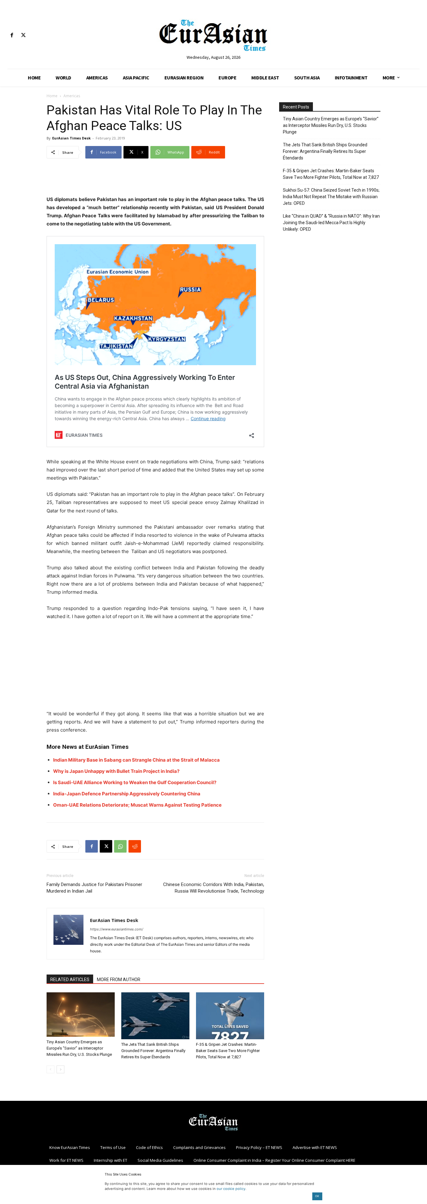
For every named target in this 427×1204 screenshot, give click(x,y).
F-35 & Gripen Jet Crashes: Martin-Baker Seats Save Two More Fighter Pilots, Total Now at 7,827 (228, 1050)
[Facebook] (12, 35)
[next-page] (60, 1069)
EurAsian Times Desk (71, 138)
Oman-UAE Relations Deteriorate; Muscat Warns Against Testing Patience (137, 805)
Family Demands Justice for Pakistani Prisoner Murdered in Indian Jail (94, 888)
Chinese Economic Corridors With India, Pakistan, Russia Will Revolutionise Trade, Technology (213, 888)
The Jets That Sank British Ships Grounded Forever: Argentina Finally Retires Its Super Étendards (153, 1050)
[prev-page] (50, 1069)
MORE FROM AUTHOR (118, 979)
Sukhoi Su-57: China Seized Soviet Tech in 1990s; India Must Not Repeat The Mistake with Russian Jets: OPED (331, 197)
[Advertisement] (155, 179)
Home (52, 95)
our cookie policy (231, 1188)
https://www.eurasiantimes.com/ (116, 929)
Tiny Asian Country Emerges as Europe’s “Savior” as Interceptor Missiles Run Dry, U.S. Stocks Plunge (79, 1048)
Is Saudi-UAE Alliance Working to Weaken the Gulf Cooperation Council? (134, 782)
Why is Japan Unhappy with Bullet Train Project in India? (116, 771)
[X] (23, 35)
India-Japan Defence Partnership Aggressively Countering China (126, 794)
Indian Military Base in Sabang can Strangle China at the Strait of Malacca (136, 760)
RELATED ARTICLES (69, 979)
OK (317, 1196)
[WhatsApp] (120, 846)
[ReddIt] (134, 846)
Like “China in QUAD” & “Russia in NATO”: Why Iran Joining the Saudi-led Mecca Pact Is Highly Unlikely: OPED (331, 223)
